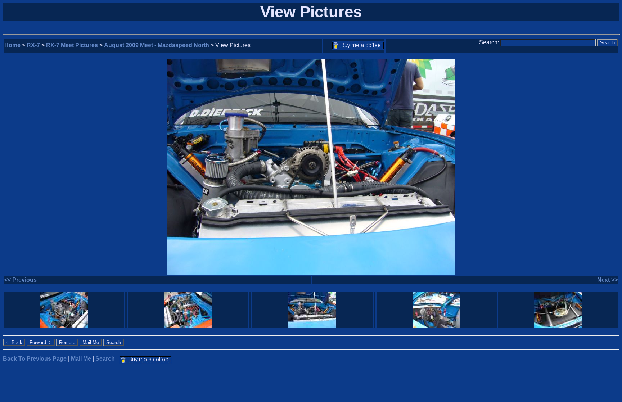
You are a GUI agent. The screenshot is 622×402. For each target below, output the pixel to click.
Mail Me (81, 359)
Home (12, 45)
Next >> (607, 280)
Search (105, 359)
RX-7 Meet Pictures (72, 45)
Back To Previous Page (35, 359)
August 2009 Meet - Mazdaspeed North (156, 45)
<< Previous (20, 280)
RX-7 (33, 45)
